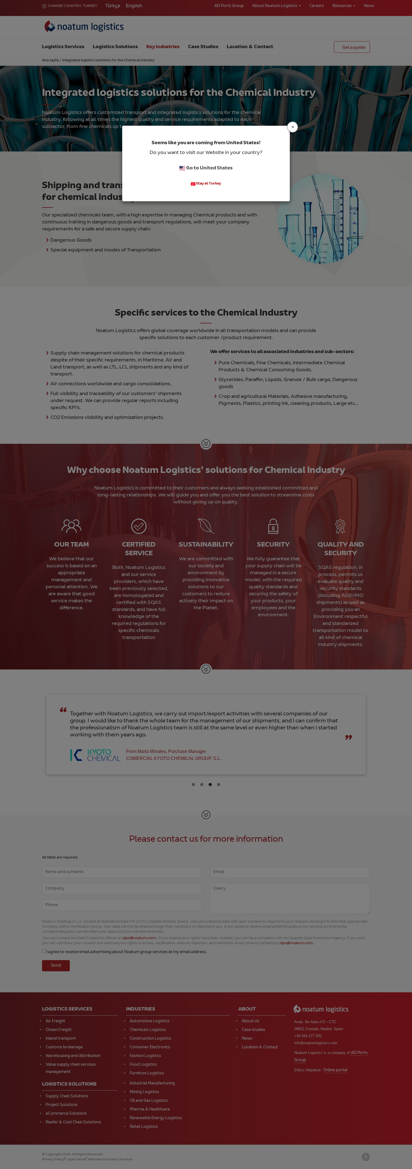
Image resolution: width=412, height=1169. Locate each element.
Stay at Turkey (208, 183)
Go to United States (209, 168)
